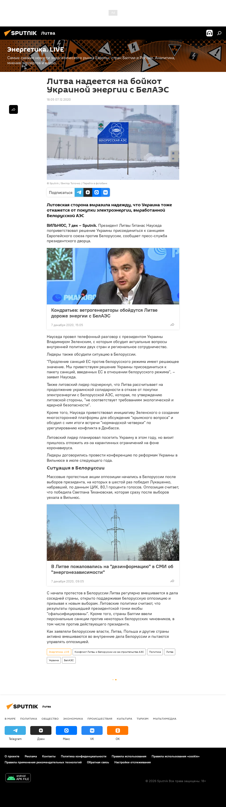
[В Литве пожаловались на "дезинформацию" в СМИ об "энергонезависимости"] (113, 532)
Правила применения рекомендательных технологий (43, 762)
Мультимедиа (164, 719)
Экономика (73, 719)
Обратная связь (98, 762)
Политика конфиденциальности (83, 756)
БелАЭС (69, 660)
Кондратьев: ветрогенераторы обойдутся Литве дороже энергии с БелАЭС (104, 313)
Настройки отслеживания (132, 762)
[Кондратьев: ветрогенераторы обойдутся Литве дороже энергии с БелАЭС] (113, 276)
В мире (10, 719)
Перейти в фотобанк (95, 183)
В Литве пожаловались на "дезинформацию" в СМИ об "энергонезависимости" (112, 569)
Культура (124, 719)
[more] (172, 324)
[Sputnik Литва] (21, 37)
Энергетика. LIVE (59, 651)
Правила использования (129, 756)
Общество (50, 719)
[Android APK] (18, 778)
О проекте (12, 756)
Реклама (31, 756)
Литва (169, 651)
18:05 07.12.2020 (59, 99)
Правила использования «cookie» (176, 756)
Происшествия (99, 719)
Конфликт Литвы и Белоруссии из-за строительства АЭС (109, 651)
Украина (54, 660)
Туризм (143, 719)
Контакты (49, 756)
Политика (155, 651)
